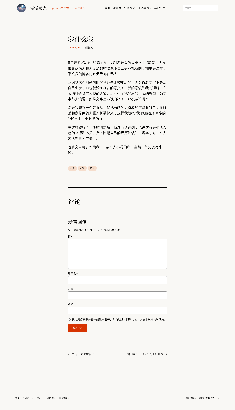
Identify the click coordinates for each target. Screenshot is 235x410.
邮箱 (71, 288)
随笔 (92, 168)
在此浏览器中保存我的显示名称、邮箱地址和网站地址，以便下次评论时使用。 (119, 319)
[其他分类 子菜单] (167, 8)
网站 (70, 304)
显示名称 (74, 273)
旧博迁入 (88, 47)
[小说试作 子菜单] (150, 8)
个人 (72, 168)
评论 (71, 236)
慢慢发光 (38, 7)
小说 (82, 168)
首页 (107, 8)
